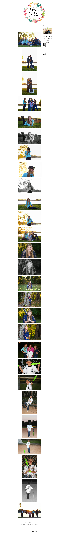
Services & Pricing (33, 25)
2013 (44, 54)
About (28, 25)
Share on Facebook (23, 524)
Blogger (36, 531)
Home (26, 25)
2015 (44, 46)
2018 (44, 43)
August (46, 52)
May (45, 53)
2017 (44, 44)
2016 (44, 45)
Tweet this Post (29, 524)
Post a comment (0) (29, 521)
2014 (44, 47)
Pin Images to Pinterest (35, 524)
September (46, 51)
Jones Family (29, 27)
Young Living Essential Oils (40, 25)
